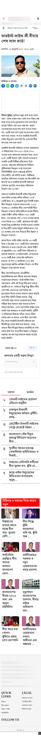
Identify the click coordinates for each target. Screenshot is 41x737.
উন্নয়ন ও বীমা (5, 709)
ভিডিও (3, 702)
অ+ (30, 85)
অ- (35, 85)
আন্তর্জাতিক (5, 712)
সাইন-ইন (32, 348)
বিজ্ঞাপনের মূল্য (26, 709)
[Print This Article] (26, 86)
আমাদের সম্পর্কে (27, 698)
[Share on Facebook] (3, 86)
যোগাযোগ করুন (27, 705)
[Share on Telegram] (17, 86)
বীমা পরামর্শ (5, 705)
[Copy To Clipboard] (21, 86)
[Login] (38, 19)
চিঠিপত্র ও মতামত (9, 81)
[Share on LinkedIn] (12, 86)
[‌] (21, 17)
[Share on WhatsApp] (8, 86)
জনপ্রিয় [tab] (30, 392)
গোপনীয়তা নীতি (26, 701)
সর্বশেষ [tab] (11, 392)
